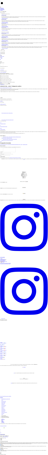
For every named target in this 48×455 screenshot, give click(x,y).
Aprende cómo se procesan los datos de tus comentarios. (15, 157)
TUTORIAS (3, 422)
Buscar (1, 82)
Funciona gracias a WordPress (8, 396)
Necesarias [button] (1, 444)
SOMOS (2, 421)
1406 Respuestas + (2, 8)
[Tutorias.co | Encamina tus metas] (1, 57)
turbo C (1, 141)
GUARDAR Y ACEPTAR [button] (3, 454)
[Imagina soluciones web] (24, 329)
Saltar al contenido (2, 56)
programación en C (2, 84)
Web (0, 155)
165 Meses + (1, 10)
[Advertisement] (19, 166)
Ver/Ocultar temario (4, 15)
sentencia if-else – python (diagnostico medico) (6, 144)
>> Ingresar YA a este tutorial (5, 18)
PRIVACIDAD (3, 419)
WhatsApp (4, 11)
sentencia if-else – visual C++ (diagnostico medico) (20, 144)
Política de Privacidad (2, 396)
